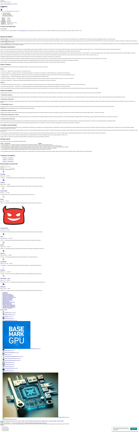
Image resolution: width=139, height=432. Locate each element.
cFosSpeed (2, 253)
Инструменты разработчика (8, 298)
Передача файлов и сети (8, 3)
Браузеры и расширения (7, 294)
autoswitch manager (60, 420)
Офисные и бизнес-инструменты (9, 302)
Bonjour (2, 199)
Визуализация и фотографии (8, 295)
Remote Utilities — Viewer (5, 278)
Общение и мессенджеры (7, 299)
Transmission (2, 174)
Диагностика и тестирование (8, 296)
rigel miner (27, 420)
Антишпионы (5, 293)
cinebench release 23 (44, 420)
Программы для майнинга (7, 307)
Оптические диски (6, 301)
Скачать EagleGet (3, 28)
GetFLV (1, 236)
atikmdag (23, 420)
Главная (1, 3)
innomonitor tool (38, 420)
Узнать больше (115, 429)
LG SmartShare (3, 261)
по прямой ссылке (23, 30)
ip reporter (19, 420)
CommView (2, 182)
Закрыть (133, 428)
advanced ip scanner (9, 420)
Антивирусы (5, 292)
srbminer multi (31, 420)
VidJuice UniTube (3, 190)
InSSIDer (2, 244)
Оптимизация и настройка (7, 300)
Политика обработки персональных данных (33, 422)
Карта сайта (44, 422)
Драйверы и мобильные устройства (9, 297)
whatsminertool (3, 420)
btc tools (15, 420)
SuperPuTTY (3, 286)
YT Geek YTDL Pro (4, 228)
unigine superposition (52, 420)
